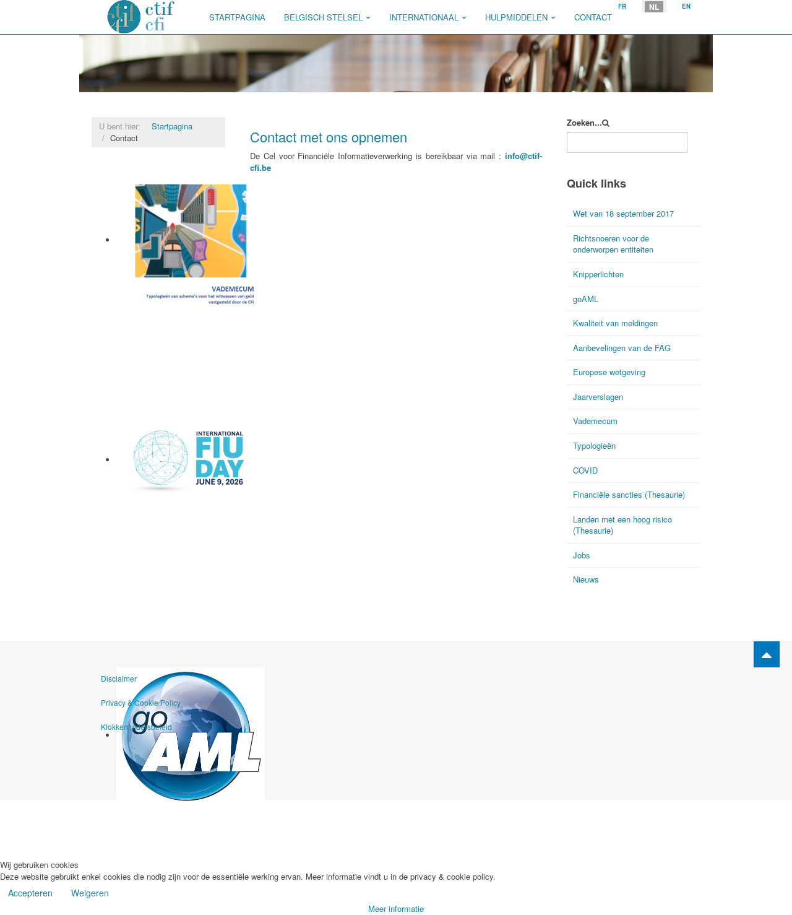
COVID (585, 470)
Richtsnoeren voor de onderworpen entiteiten (613, 244)
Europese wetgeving (609, 372)
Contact (593, 17)
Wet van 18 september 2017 (623, 213)
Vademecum (139, 316)
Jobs (581, 555)
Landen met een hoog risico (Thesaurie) (622, 525)
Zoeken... (584, 122)
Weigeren (90, 893)
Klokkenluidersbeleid (136, 726)
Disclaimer (119, 678)
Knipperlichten (598, 274)
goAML (130, 811)
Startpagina (237, 17)
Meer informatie (396, 908)
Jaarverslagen (598, 396)
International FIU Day (156, 507)
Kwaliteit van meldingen (615, 323)
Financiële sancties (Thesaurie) (629, 494)
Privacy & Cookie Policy (141, 702)
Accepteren (30, 893)
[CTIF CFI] (141, 17)
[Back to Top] (767, 654)
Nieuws (586, 579)
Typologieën (594, 445)
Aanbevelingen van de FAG (622, 347)
